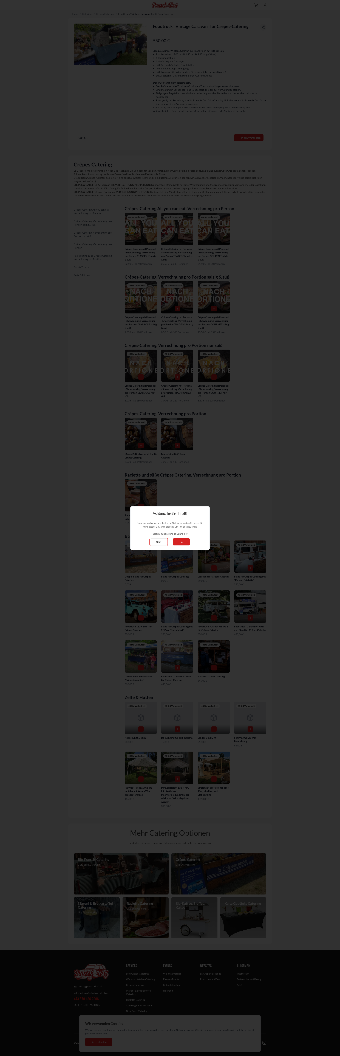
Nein (158, 541)
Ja (181, 541)
